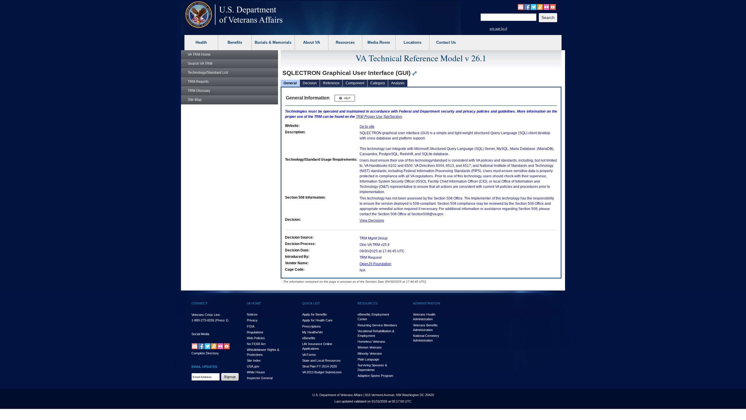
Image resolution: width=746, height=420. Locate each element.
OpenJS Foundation (375, 264)
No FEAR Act (256, 344)
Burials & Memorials (273, 42)
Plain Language (368, 359)
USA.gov (253, 366)
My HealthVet (312, 332)
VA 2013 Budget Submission (322, 372)
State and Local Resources (321, 360)
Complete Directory (205, 353)
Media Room (378, 42)
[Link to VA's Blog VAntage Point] (540, 7)
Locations (412, 42)
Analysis (397, 83)
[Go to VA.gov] (234, 14)
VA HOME (254, 303)
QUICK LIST (311, 303)
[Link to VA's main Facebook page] (527, 7)
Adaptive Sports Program (375, 375)
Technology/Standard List (208, 73)
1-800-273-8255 (202, 320)
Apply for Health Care (317, 320)
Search (200, 64)
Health (201, 42)
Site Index (254, 360)
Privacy (252, 320)
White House (256, 372)
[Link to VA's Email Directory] (521, 7)
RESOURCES (368, 303)
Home (199, 54)
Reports (198, 82)
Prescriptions (311, 326)
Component (355, 83)
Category (377, 83)
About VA (311, 42)
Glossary (199, 91)
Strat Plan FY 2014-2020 (319, 366)
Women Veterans (370, 347)
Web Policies (256, 338)
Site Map (195, 100)
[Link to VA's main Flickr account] (546, 7)
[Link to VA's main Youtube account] (553, 7)
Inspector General (259, 378)
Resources (345, 42)
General (290, 83)
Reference (331, 83)
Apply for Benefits (314, 314)
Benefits (235, 42)
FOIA (250, 326)
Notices (252, 314)
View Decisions (372, 220)
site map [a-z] (498, 28)
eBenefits (308, 338)
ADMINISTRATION (426, 303)
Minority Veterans (370, 353)
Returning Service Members (377, 325)
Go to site (367, 127)
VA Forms (309, 354)
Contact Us (446, 42)
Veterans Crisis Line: (206, 314)
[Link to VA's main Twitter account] (533, 7)
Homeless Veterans (371, 341)
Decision (310, 83)
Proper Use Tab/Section (379, 117)
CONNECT (199, 303)
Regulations (255, 332)
